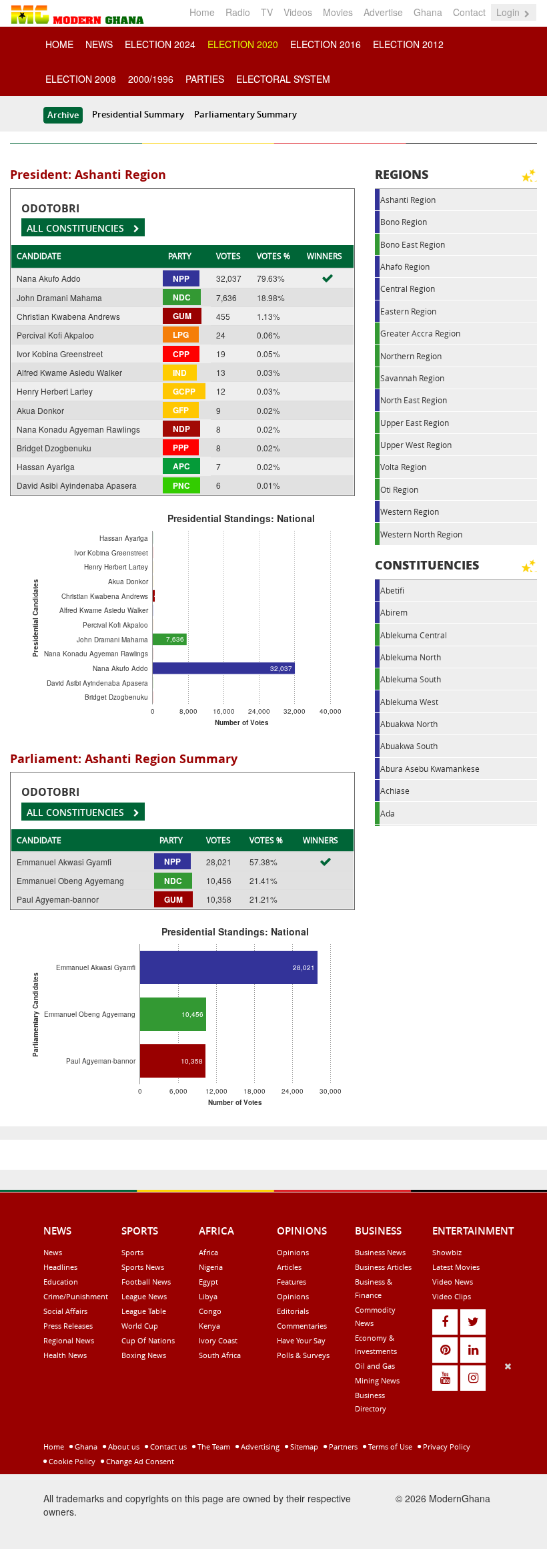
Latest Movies (456, 1267)
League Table (143, 1311)
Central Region (407, 288)
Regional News (68, 1340)
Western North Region (421, 534)
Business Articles (383, 1267)
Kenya (209, 1326)
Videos (298, 12)
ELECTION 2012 (408, 44)
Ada (387, 813)
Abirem (394, 612)
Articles (289, 1267)
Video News (452, 1282)
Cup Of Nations (148, 1340)
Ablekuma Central (413, 635)
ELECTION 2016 (325, 44)
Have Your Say (301, 1340)
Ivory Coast (218, 1340)
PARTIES (204, 78)
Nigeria (211, 1267)
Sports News (142, 1267)
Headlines (60, 1267)
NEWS (99, 44)
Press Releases (68, 1326)
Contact (469, 12)
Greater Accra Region (420, 333)
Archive (63, 115)
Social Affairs (65, 1311)
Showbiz (447, 1252)
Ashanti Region (408, 199)
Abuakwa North (409, 723)
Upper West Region (416, 444)
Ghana (428, 12)
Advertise (383, 12)
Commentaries (302, 1326)
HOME (59, 44)
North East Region (413, 400)
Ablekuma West (409, 701)
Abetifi (392, 590)
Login (509, 12)
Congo (210, 1311)
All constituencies (77, 228)
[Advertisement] (269, 1452)
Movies (338, 12)
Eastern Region (408, 311)
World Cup (139, 1326)
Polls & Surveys (303, 1355)
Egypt (208, 1282)
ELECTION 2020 (242, 44)
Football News (146, 1282)
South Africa (220, 1355)
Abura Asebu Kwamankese (430, 768)
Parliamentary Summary (245, 114)
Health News (65, 1355)
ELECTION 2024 (160, 44)
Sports (132, 1252)
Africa (208, 1252)
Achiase (395, 790)
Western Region (409, 511)
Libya (208, 1296)
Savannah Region (412, 378)
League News (144, 1296)
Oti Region (399, 489)
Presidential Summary (138, 114)
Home (202, 12)
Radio (237, 12)
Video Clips (451, 1296)
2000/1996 (150, 78)
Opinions (293, 1252)
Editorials (293, 1311)
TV (267, 12)
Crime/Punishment (75, 1296)
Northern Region (411, 356)
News (52, 1252)
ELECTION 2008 (80, 78)
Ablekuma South (410, 679)
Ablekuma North (410, 657)
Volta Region (403, 466)
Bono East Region (412, 244)
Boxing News (143, 1355)
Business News (380, 1252)
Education (60, 1282)
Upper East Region (414, 422)
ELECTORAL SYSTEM (283, 78)
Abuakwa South (409, 745)
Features (291, 1282)
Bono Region (403, 221)
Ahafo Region (405, 266)
